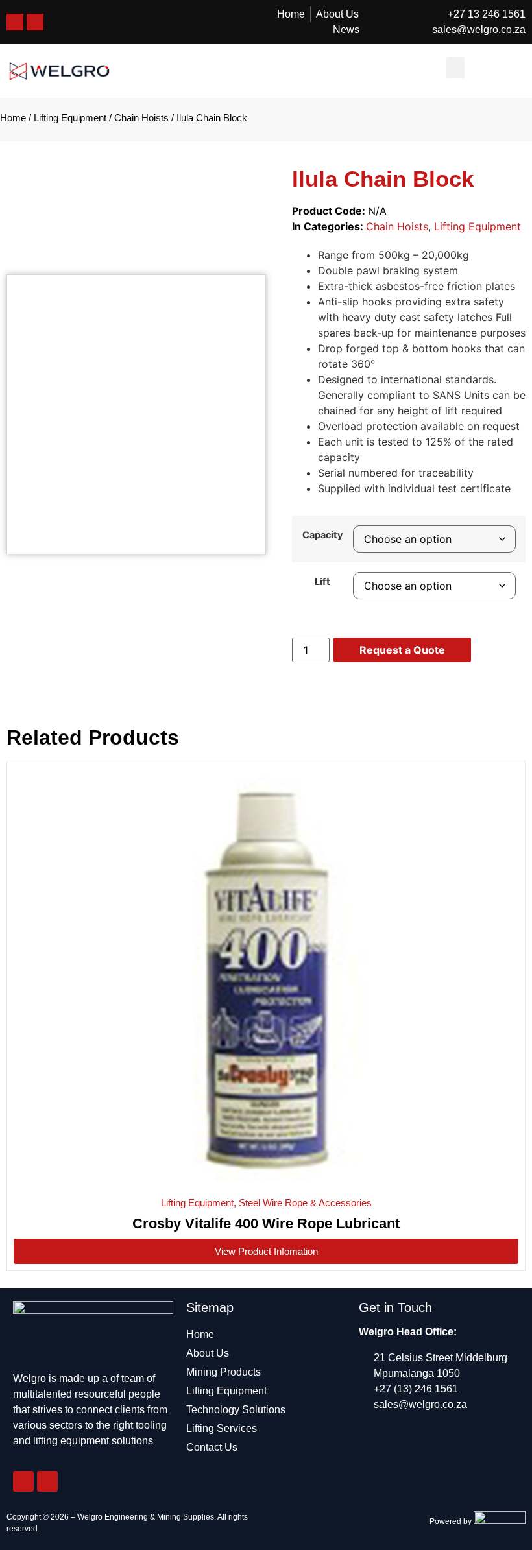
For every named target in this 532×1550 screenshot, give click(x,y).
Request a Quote (402, 649)
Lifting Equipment (70, 118)
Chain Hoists (141, 118)
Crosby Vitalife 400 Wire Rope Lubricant (266, 1223)
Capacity (322, 535)
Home (13, 118)
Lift (322, 581)
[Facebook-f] (23, 1481)
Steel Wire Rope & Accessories (305, 1202)
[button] (455, 67)
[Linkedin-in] (47, 1481)
